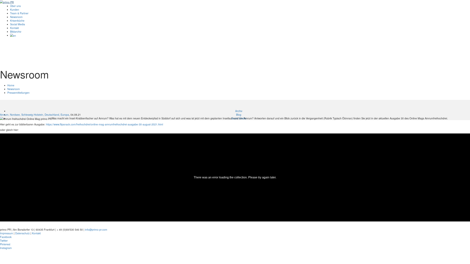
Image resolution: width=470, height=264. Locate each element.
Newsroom (16, 17)
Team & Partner (19, 13)
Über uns (15, 6)
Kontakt (14, 28)
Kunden (14, 9)
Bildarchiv (15, 31)
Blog (238, 114)
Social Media (17, 24)
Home (10, 85)
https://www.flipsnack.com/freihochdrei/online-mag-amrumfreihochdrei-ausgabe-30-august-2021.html (104, 124)
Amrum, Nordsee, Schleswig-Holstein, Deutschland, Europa (34, 114)
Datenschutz (22, 233)
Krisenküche (17, 20)
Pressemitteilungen (18, 92)
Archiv (238, 111)
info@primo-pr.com (96, 229)
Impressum (6, 233)
